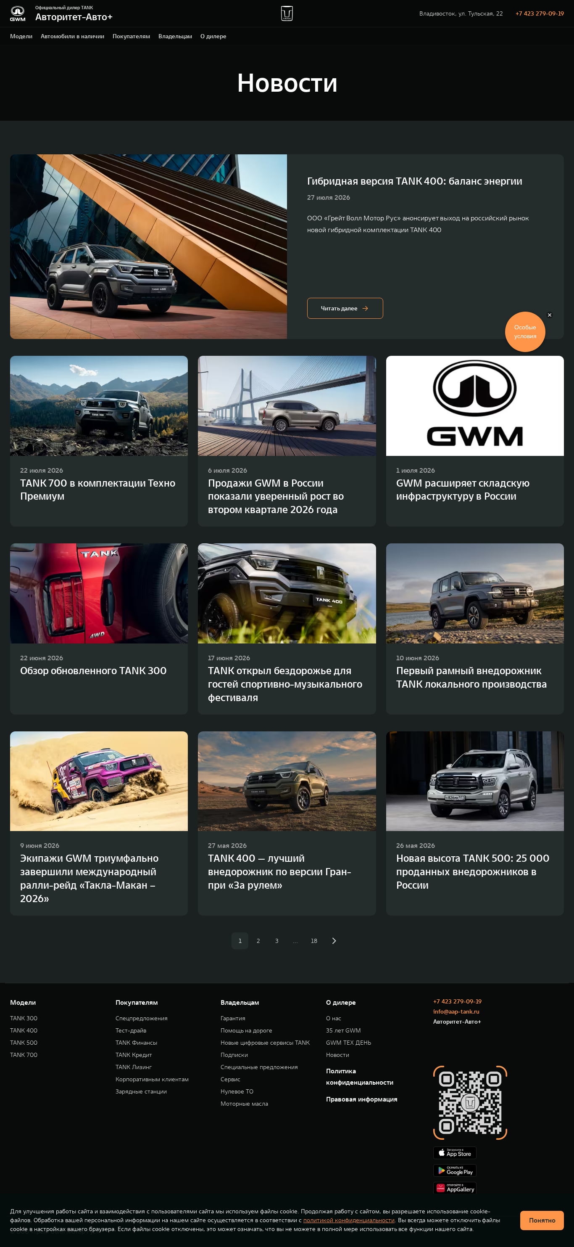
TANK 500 (23, 1042)
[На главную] (17, 13)
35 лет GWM (343, 1030)
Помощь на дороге (246, 1030)
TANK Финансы (136, 1042)
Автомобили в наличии (72, 36)
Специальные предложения (259, 1067)
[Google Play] (498, 1170)
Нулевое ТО (237, 1091)
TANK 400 (23, 1030)
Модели (21, 36)
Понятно (542, 1220)
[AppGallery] (498, 1188)
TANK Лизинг (134, 1067)
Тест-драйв (131, 1030)
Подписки (234, 1055)
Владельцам (175, 36)
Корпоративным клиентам (152, 1079)
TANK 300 (23, 1018)
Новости (337, 1055)
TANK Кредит (134, 1055)
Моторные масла (244, 1103)
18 (314, 941)
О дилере (213, 36)
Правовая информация (362, 1099)
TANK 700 (23, 1055)
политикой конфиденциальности (349, 1220)
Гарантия (233, 1018)
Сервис (230, 1079)
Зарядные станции (141, 1091)
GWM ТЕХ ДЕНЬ (348, 1042)
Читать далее (339, 308)
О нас (333, 1018)
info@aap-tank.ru (456, 1011)
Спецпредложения (142, 1018)
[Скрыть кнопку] (549, 315)
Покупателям (131, 36)
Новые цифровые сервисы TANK (265, 1042)
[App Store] (498, 1152)
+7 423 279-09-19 (540, 13)
